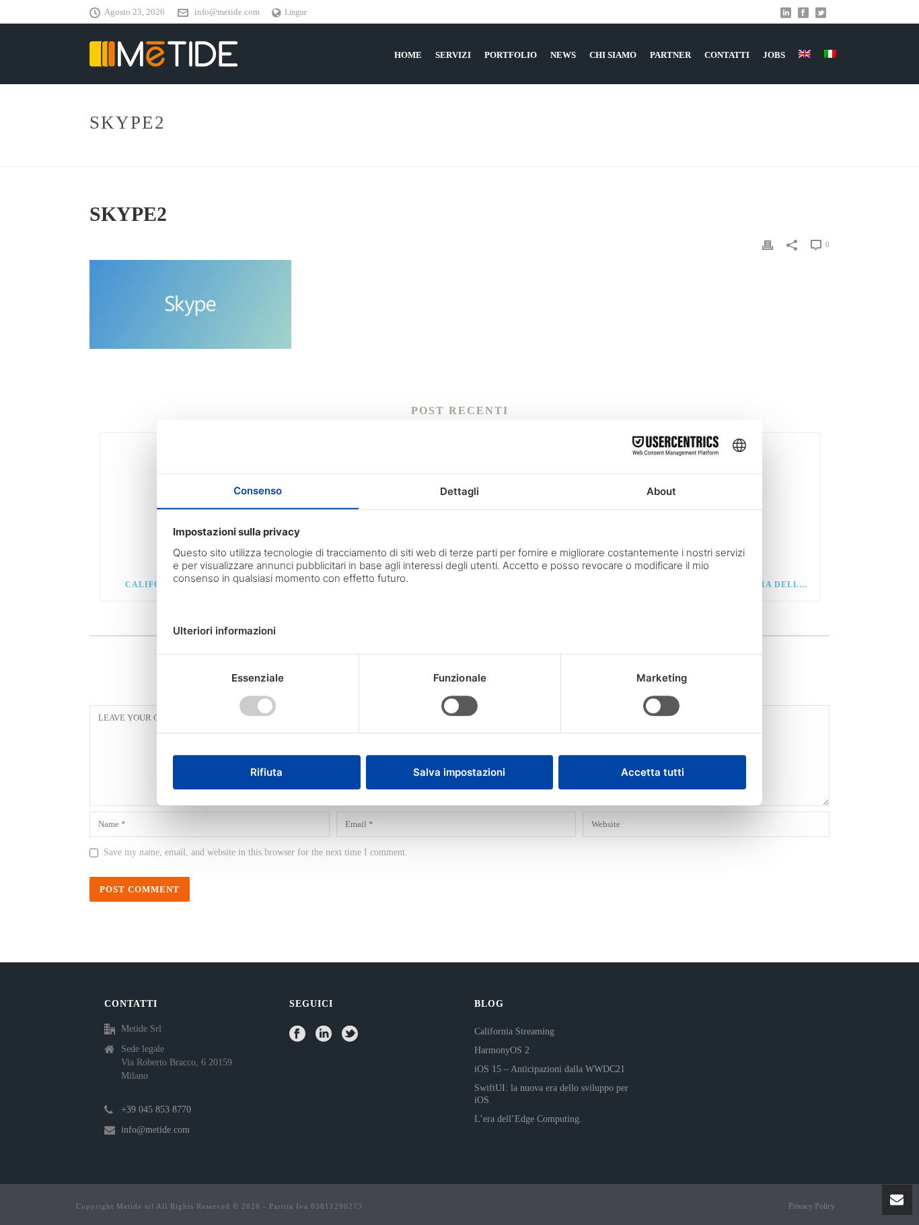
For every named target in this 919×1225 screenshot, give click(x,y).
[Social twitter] (350, 1035)
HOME (408, 55)
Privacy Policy (811, 1206)
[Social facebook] (297, 1035)
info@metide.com (227, 12)
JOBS (774, 55)
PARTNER (670, 55)
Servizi (453, 55)
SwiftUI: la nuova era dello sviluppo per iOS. (551, 1094)
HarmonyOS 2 (501, 1050)
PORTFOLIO (510, 55)
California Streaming (514, 1031)
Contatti (726, 55)
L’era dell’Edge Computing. (528, 1119)
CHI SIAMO (612, 55)
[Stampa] (767, 244)
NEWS (563, 55)
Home (770, 154)
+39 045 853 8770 (156, 1109)
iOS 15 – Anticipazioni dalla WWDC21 (549, 1069)
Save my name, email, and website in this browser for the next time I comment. (256, 852)
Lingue (296, 12)
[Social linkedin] (324, 1035)
